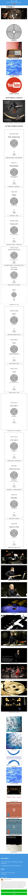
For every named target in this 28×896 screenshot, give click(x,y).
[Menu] (2, 7)
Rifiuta (14, 893)
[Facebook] (11, 1)
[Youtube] (16, 1)
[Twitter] (13, 1)
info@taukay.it (18, 2)
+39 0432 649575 (10, 2)
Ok (14, 890)
